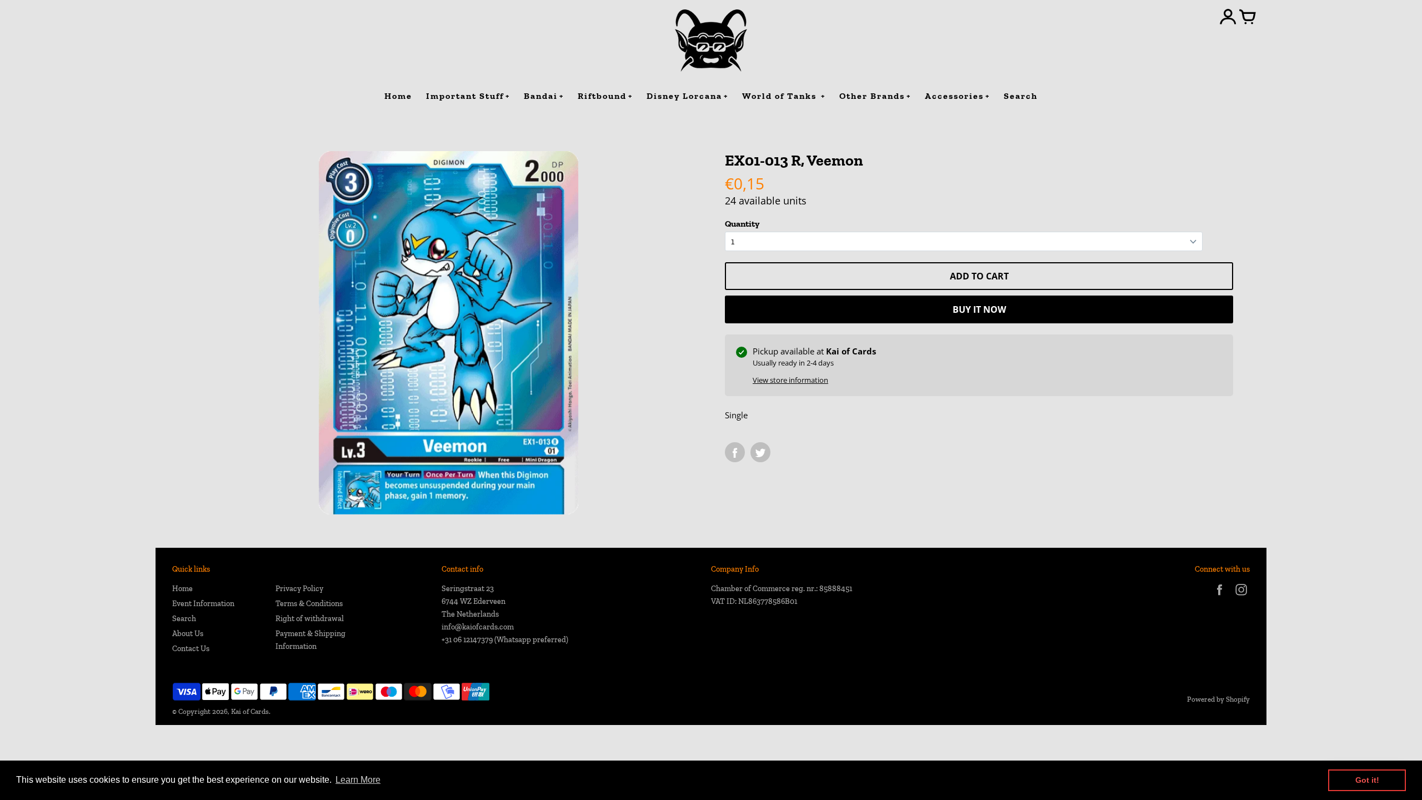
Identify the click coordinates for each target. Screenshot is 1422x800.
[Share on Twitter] (760, 452)
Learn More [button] (358, 779)
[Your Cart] (1247, 17)
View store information (790, 380)
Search (184, 618)
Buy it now (979, 309)
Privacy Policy (299, 588)
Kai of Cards (250, 711)
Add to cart (979, 276)
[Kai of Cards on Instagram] (1241, 597)
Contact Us (190, 648)
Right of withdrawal (310, 618)
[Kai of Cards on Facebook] (1219, 597)
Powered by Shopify (1218, 699)
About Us (187, 633)
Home (182, 588)
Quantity (742, 223)
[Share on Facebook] (735, 452)
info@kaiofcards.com (478, 627)
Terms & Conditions (309, 603)
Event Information (203, 603)
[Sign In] (1228, 17)
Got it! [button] (1367, 780)
